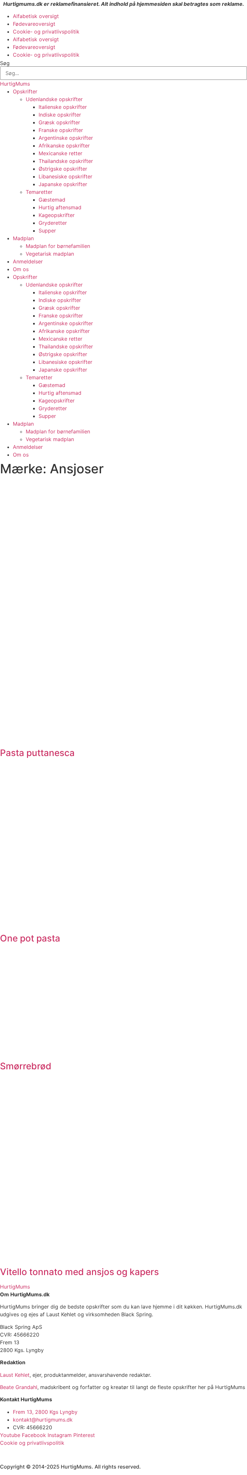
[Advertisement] (123, 527)
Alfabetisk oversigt (36, 16)
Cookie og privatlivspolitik (32, 1443)
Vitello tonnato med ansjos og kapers (79, 1271)
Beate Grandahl (18, 1387)
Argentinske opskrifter (66, 138)
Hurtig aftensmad (60, 207)
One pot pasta (30, 938)
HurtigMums (15, 83)
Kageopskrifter (57, 215)
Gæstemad (52, 199)
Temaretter (39, 192)
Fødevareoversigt (34, 24)
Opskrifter (25, 91)
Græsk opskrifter (59, 122)
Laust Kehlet (15, 1375)
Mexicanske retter (60, 153)
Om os (21, 269)
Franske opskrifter (61, 130)
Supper (47, 230)
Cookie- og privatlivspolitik (46, 31)
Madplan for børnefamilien (58, 246)
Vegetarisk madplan (50, 254)
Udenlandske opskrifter (54, 99)
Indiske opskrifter (60, 114)
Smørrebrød (25, 1066)
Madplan (23, 238)
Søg (5, 63)
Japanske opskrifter (63, 184)
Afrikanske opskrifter (64, 145)
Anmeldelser (28, 261)
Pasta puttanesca (37, 752)
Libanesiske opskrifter (65, 176)
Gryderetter (53, 223)
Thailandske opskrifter (66, 161)
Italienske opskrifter (63, 107)
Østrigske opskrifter (63, 168)
